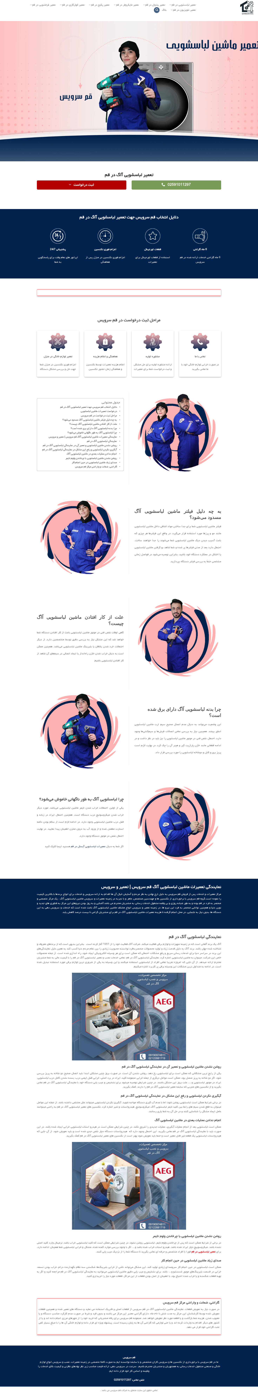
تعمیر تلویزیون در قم (184, 10)
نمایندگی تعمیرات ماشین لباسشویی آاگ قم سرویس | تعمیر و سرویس (83, 437)
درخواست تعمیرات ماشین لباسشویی (99, 411)
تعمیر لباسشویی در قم (184, 4)
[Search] (157, 10)
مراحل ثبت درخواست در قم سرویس (99, 416)
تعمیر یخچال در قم (155, 4)
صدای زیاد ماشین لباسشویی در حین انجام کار (94, 462)
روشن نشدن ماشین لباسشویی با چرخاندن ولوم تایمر (91, 458)
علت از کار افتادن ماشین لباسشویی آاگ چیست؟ (93, 424)
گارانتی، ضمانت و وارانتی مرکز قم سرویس (96, 467)
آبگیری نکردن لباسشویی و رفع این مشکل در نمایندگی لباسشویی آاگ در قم (79, 450)
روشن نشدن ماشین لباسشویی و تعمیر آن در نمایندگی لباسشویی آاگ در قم (80, 445)
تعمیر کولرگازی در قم (73, 4)
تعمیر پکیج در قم (100, 4)
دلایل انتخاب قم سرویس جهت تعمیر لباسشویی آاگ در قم (88, 407)
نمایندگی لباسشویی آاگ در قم (100, 441)
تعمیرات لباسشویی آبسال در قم (88, 846)
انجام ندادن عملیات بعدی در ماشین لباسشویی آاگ (92, 454)
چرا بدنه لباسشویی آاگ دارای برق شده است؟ (94, 428)
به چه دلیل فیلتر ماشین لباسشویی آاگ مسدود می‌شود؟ (89, 420)
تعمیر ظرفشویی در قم (44, 4)
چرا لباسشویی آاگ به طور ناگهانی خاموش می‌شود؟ (92, 433)
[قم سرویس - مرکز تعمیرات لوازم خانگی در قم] (229, 8)
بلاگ (164, 10)
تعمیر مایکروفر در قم (127, 4)
